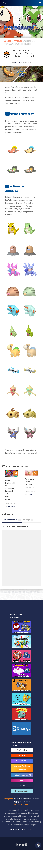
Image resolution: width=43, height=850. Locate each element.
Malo (22, 780)
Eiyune (17, 62)
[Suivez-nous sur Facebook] (17, 844)
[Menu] (40, 3)
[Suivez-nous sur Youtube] (23, 844)
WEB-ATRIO (28, 829)
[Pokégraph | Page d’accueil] (21, 27)
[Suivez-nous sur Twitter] (20, 844)
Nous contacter (21, 791)
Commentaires (12, 520)
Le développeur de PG (21, 775)
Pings (29, 520)
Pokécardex (22, 750)
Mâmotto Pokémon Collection (22, 768)
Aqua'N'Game (22, 761)
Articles (18, 41)
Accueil (7, 41)
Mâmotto (11, 506)
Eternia (22, 755)
